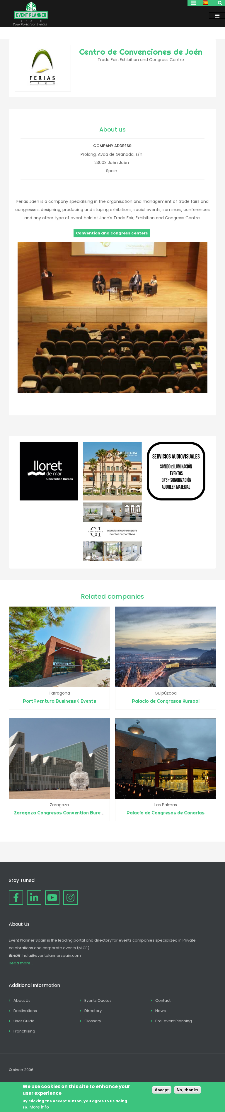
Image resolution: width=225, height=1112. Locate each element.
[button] (112, 392)
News (160, 1010)
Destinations (25, 1010)
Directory (93, 1010)
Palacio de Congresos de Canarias (165, 813)
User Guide (24, 1021)
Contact (163, 1000)
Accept (162, 1089)
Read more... (21, 963)
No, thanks (187, 1089)
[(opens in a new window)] (49, 499)
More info (39, 1107)
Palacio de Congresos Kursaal (166, 701)
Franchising (24, 1031)
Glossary (92, 1021)
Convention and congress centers (112, 233)
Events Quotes (98, 1000)
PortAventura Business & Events (59, 701)
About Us (21, 1000)
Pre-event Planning (173, 1021)
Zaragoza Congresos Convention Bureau (60, 813)
